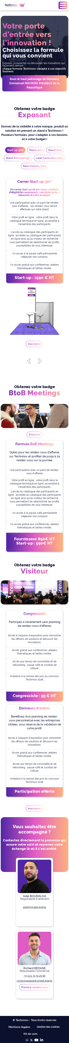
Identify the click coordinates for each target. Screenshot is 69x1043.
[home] (14, 5)
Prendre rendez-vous (34, 987)
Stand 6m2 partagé (18, 157)
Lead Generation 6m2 (49, 157)
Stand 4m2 (36, 150)
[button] (63, 5)
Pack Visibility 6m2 (34, 166)
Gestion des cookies (48, 1026)
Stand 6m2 (55, 150)
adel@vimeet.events (34, 907)
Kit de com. (31, 1033)
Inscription (34, 343)
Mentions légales (19, 1026)
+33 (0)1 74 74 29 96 (34, 976)
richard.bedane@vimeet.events (34, 981)
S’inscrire (34, 434)
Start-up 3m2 (15, 150)
